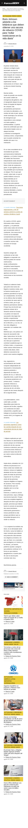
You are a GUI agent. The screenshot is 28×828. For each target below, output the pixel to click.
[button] (2, 3)
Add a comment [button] (12, 577)
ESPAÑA (7, 611)
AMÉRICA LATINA (9, 679)
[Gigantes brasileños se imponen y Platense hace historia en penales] (13, 669)
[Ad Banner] (13, 585)
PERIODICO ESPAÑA (11, 613)
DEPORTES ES (17, 609)
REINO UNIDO (16, 16)
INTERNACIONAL (9, 683)
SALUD (16, 644)
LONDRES (16, 642)
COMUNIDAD (8, 642)
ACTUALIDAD (7, 16)
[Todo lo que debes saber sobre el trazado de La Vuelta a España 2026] (13, 601)
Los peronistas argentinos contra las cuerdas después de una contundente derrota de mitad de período (13, 427)
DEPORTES (8, 609)
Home (3, 8)
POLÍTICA (7, 714)
